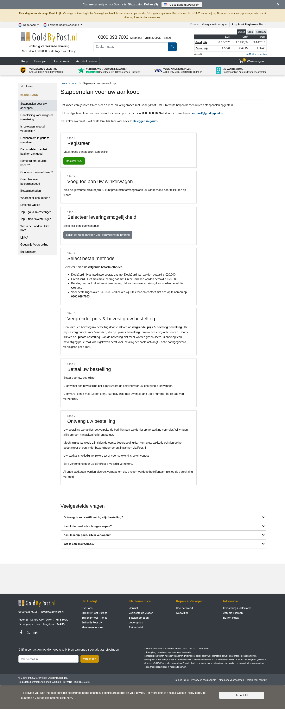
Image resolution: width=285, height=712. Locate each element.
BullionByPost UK (91, 622)
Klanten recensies (92, 627)
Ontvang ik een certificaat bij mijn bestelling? (93, 517)
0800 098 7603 (27, 611)
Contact (194, 24)
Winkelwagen (254, 61)
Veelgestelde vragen (214, 24)
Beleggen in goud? (145, 121)
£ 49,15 (243, 48)
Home (63, 83)
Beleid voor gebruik (256, 680)
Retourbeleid (136, 627)
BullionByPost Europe (94, 612)
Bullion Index (28, 251)
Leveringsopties (164, 652)
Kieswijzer (40, 61)
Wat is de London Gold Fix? (34, 228)
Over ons (86, 607)
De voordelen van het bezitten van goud (33, 151)
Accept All (242, 695)
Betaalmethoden (30, 190)
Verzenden (89, 658)
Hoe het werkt (61, 61)
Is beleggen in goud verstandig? (32, 129)
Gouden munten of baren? (36, 172)
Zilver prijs (201, 48)
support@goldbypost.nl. (207, 113)
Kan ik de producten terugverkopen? (88, 526)
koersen (86, 61)
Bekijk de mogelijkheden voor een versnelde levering (98, 234)
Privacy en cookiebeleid (203, 680)
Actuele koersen (233, 612)
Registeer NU (74, 160)
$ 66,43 (261, 48)
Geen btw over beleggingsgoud (30, 181)
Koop (24, 61)
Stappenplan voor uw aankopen (33, 106)
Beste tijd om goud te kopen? (33, 163)
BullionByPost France (94, 617)
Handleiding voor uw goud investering (36, 117)
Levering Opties (30, 204)
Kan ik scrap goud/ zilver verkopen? (87, 534)
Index (75, 83)
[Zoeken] (172, 46)
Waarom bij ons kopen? (35, 197)
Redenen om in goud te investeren (34, 140)
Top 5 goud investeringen (35, 212)
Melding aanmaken (258, 54)
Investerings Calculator (237, 607)
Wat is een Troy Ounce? (79, 543)
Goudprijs (201, 42)
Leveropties (136, 622)
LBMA (24, 237)
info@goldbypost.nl (52, 611)
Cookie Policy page (189, 692)
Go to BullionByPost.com (184, 4)
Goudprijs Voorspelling (34, 244)
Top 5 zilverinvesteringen (35, 219)
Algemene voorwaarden (231, 680)
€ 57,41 (226, 48)
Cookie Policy (181, 680)
